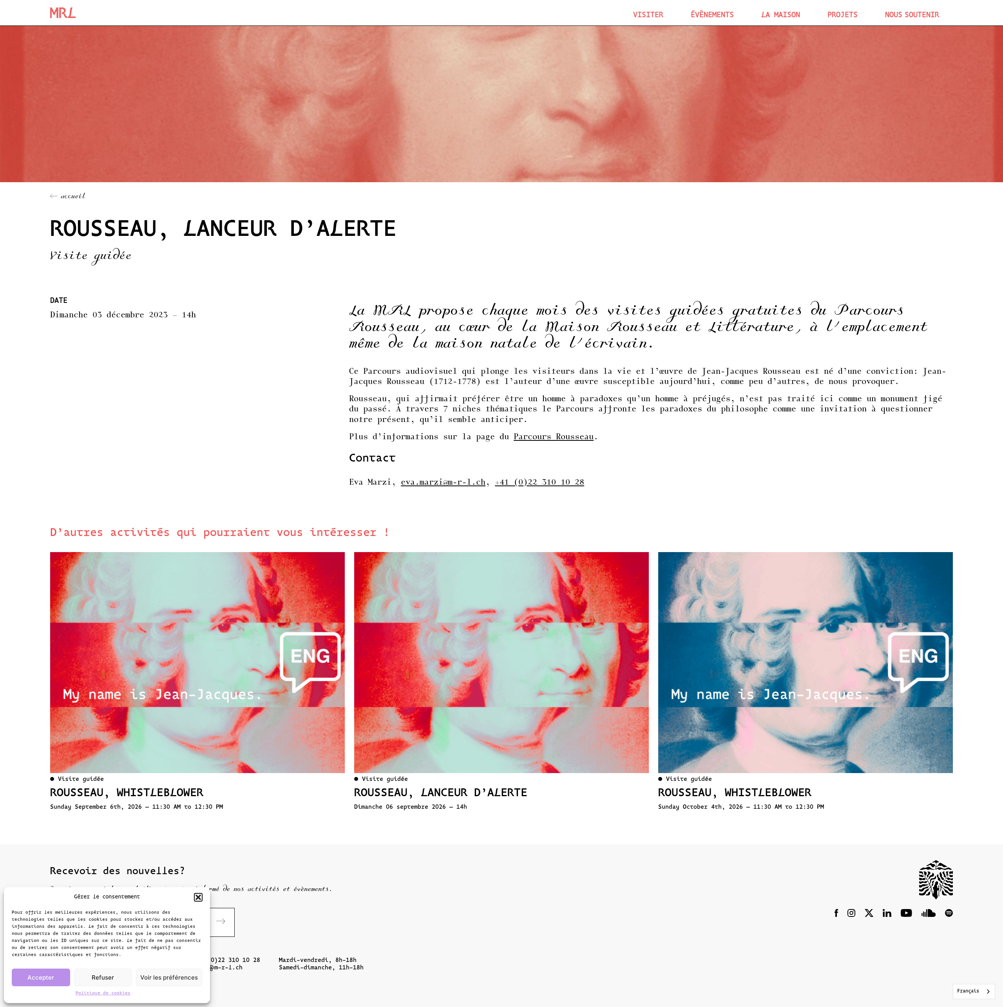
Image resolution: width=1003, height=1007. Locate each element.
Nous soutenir (912, 15)
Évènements (712, 15)
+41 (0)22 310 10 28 (539, 483)
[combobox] (974, 991)
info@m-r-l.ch (218, 968)
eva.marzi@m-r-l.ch (443, 483)
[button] (198, 897)
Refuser (103, 977)
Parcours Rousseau (554, 437)
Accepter (40, 977)
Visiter (648, 15)
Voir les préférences (169, 977)
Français (968, 991)
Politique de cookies (103, 993)
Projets (842, 15)
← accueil (67, 197)
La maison (780, 15)
